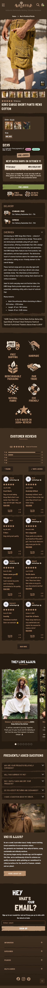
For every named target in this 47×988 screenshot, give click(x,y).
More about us (14, 873)
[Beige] (18, 125)
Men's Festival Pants (27, 16)
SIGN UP (23, 928)
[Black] (27, 125)
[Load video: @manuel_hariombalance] (20, 695)
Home (14, 16)
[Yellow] (9, 125)
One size (9, 136)
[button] (3, 4)
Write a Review (38, 470)
